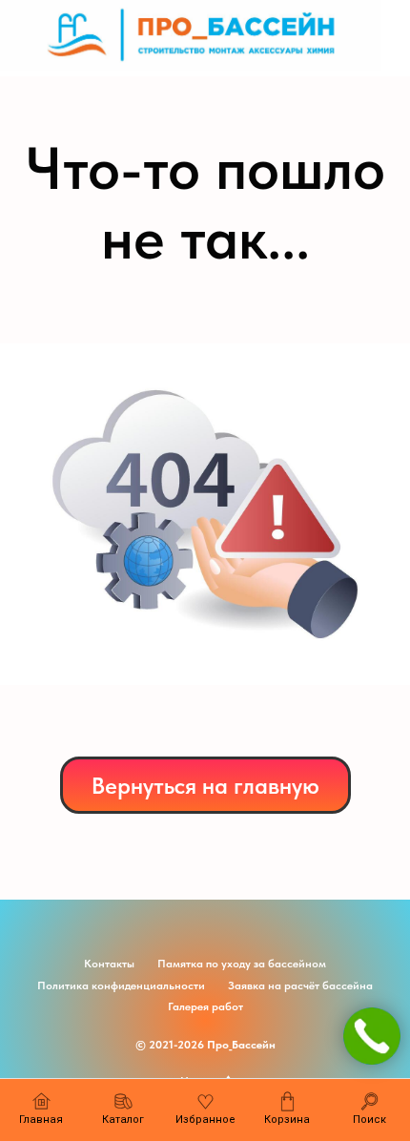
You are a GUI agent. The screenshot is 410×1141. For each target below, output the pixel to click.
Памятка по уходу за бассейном (241, 963)
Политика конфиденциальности (121, 985)
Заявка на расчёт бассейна (300, 985)
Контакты (109, 963)
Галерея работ (205, 1006)
